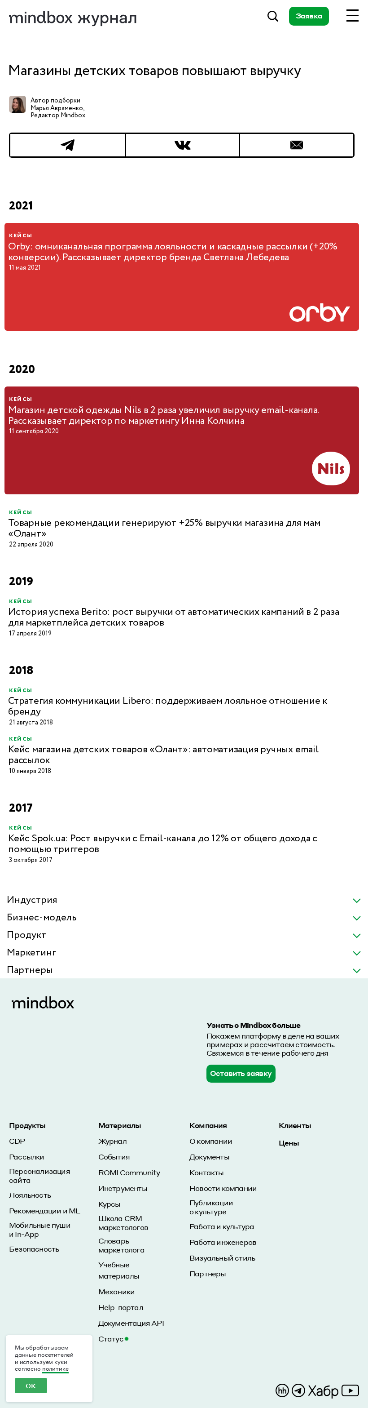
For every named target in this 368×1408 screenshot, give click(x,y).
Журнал (112, 1141)
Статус (110, 1338)
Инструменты (122, 1188)
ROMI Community (129, 1172)
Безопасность (34, 1248)
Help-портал (120, 1307)
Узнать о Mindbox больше (253, 1025)
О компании (210, 1141)
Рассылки (26, 1156)
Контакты (206, 1172)
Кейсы (20, 235)
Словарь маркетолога (121, 1245)
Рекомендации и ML (44, 1210)
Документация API (131, 1323)
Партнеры (207, 1273)
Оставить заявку (241, 1073)
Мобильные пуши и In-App (39, 1230)
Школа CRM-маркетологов (123, 1223)
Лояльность (30, 1194)
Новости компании (223, 1188)
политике (55, 1368)
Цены (289, 1142)
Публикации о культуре (211, 1207)
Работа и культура (221, 1226)
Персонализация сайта (39, 1176)
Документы (209, 1156)
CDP (17, 1141)
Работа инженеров (222, 1242)
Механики (116, 1291)
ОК (31, 1385)
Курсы (109, 1203)
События (114, 1156)
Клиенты (295, 1125)
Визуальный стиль (222, 1257)
